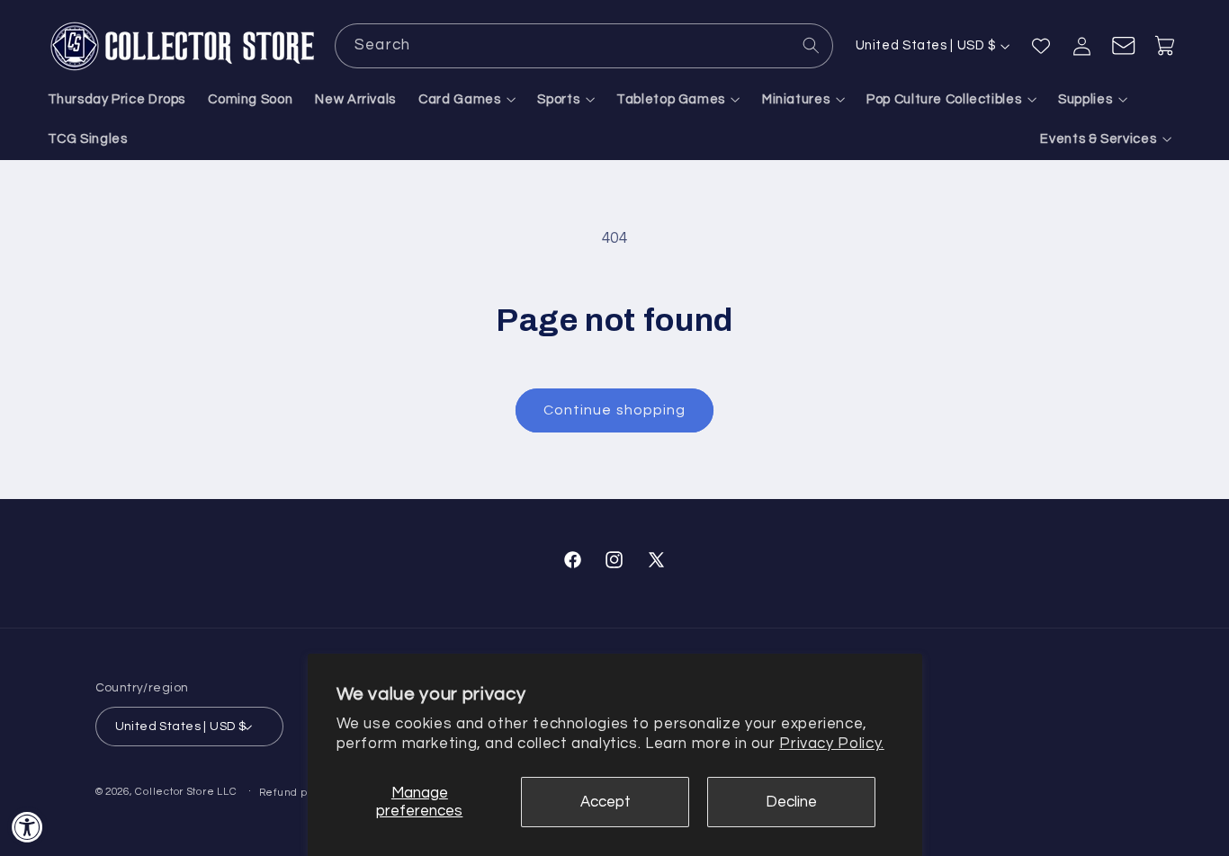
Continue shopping (614, 410)
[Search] (811, 45)
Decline (791, 802)
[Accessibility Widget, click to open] (27, 827)
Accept (605, 802)
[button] (467, 100)
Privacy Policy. (831, 744)
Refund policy (296, 793)
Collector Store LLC (186, 792)
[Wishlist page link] (1041, 46)
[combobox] (584, 45)
